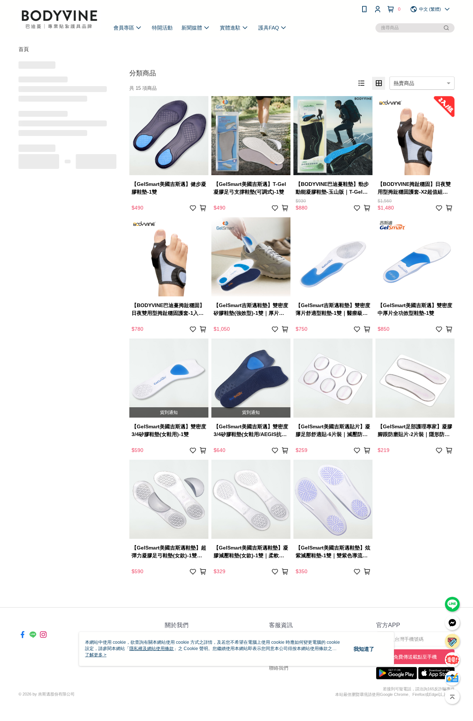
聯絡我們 (278, 668)
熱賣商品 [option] (404, 83)
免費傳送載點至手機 (415, 657)
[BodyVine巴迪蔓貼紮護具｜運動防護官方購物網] (59, 19)
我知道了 (364, 649)
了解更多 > (95, 654)
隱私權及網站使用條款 (151, 648)
